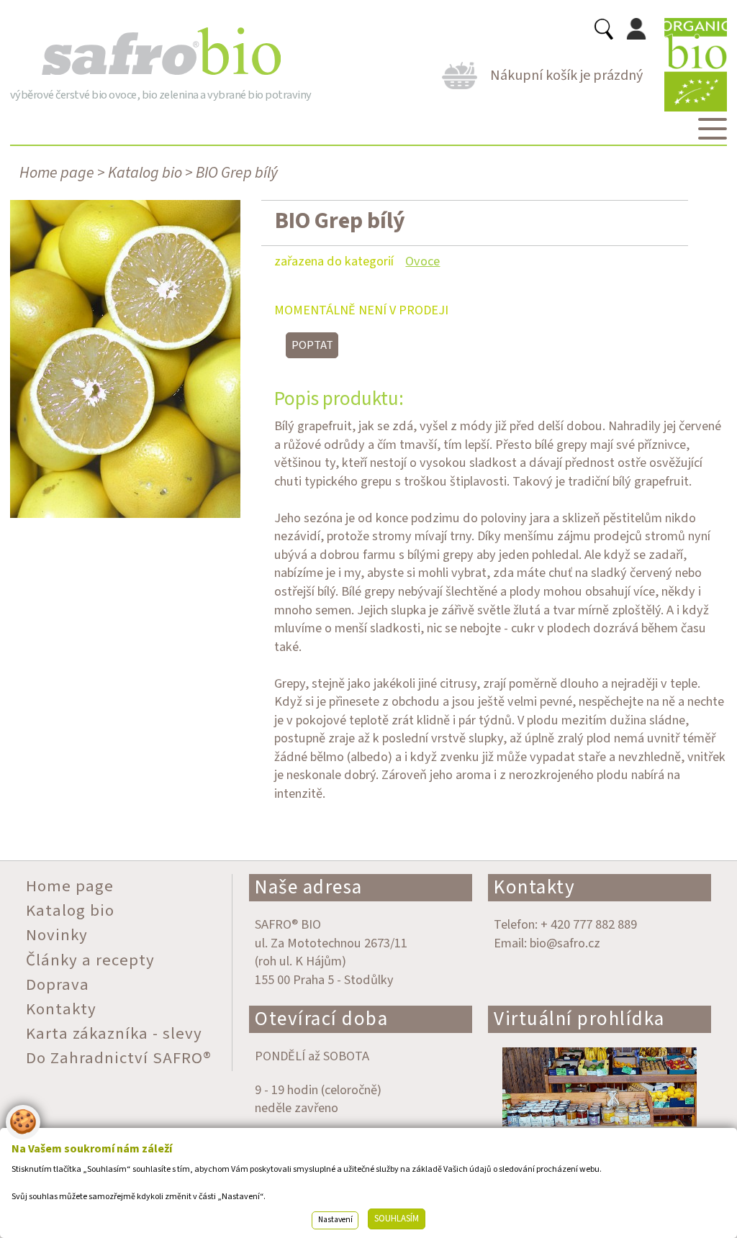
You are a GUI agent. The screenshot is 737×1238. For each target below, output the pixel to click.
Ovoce (422, 261)
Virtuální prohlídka (579, 1019)
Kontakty (534, 887)
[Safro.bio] (161, 51)
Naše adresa (309, 887)
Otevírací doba (321, 1019)
